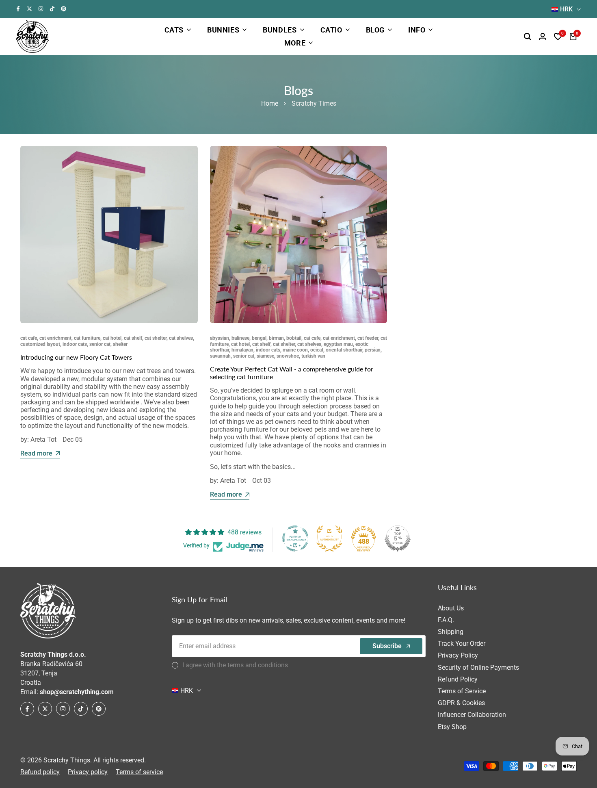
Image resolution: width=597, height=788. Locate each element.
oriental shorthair (344, 350)
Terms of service (139, 772)
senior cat (99, 344)
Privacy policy (88, 772)
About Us (451, 608)
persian (373, 350)
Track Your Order (461, 643)
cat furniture (87, 338)
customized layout (40, 344)
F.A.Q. (446, 620)
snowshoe (288, 356)
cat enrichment (55, 338)
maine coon (295, 350)
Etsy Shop (452, 727)
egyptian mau (338, 344)
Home (269, 103)
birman (276, 338)
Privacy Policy (458, 655)
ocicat (316, 350)
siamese (265, 356)
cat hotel (112, 338)
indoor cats (75, 344)
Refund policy (40, 772)
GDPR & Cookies (461, 703)
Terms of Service (462, 691)
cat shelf (133, 338)
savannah (220, 356)
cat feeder (367, 338)
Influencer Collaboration (472, 715)
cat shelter (156, 338)
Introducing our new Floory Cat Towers (76, 357)
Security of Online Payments (478, 667)
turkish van (313, 356)
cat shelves (181, 338)
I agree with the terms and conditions (235, 665)
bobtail (293, 338)
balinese (240, 338)
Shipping (450, 632)
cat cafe (28, 338)
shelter (120, 344)
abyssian (219, 338)
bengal (259, 338)
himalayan (242, 350)
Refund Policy (458, 679)
